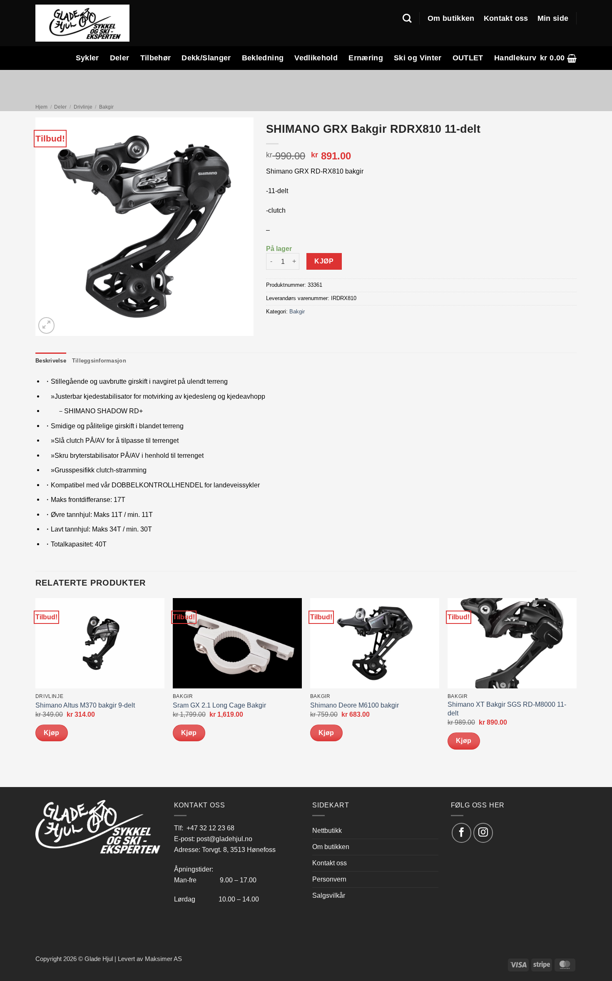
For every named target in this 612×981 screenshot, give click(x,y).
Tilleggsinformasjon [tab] (99, 361)
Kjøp (323, 261)
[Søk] (407, 18)
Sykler (87, 58)
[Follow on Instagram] (483, 832)
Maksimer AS (163, 959)
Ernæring (365, 58)
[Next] (576, 691)
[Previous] (36, 691)
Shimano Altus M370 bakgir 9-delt (85, 705)
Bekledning (263, 58)
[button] (558, 58)
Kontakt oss (506, 18)
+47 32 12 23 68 (210, 828)
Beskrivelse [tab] (50, 361)
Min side (553, 18)
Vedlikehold (316, 58)
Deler (119, 58)
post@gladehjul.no (224, 838)
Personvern (329, 879)
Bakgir (106, 107)
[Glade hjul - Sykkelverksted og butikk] (82, 22)
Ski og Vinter (418, 58)
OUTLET (468, 58)
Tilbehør (155, 58)
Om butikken (451, 18)
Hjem (41, 107)
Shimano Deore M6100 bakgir (354, 705)
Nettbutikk (327, 830)
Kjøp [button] (52, 732)
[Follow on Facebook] (461, 832)
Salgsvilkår (328, 895)
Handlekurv (515, 58)
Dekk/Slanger (206, 58)
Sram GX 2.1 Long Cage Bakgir (219, 705)
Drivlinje (83, 107)
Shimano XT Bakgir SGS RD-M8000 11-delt (507, 709)
